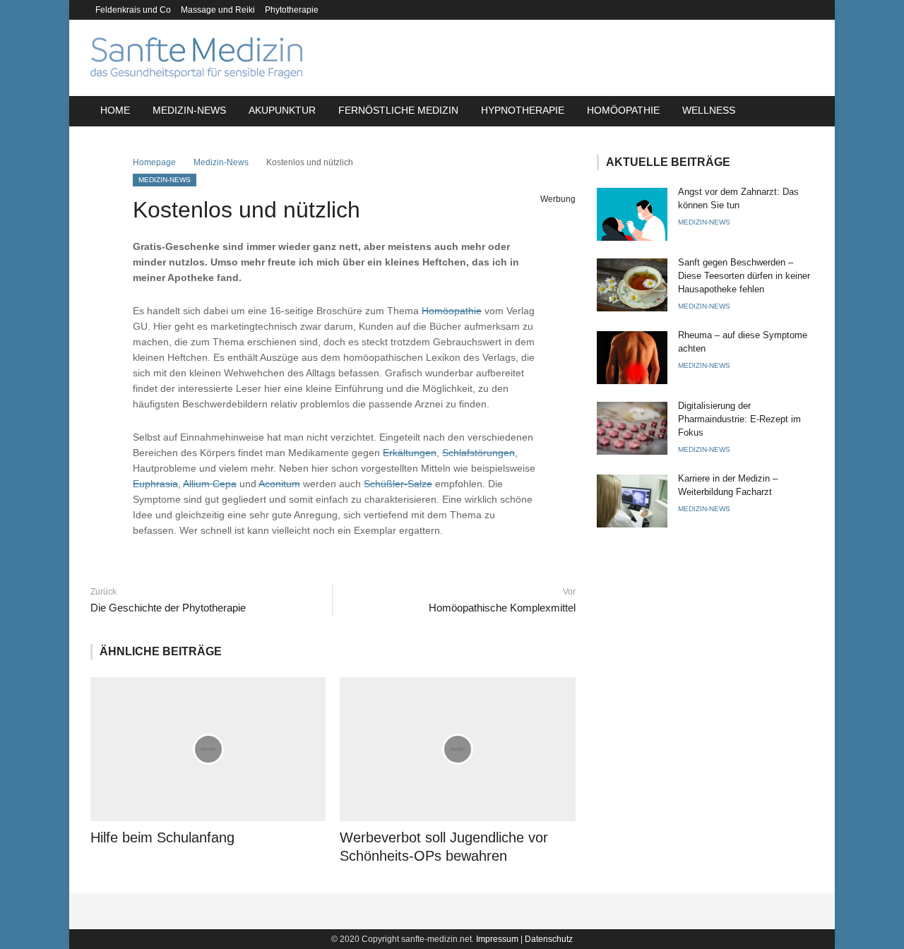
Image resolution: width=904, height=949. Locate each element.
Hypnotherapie (522, 110)
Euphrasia (155, 483)
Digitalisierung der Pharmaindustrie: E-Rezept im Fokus (739, 419)
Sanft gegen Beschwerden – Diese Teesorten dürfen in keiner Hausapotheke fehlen (744, 275)
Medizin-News (189, 110)
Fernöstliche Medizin (398, 110)
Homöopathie (623, 110)
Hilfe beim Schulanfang (162, 837)
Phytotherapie (292, 10)
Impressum (497, 939)
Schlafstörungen (478, 452)
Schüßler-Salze (398, 483)
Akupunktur (282, 110)
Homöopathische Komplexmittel (502, 608)
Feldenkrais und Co (133, 10)
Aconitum (279, 483)
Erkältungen (409, 452)
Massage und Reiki (218, 10)
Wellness (708, 110)
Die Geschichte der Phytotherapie (168, 608)
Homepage (154, 162)
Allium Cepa (210, 483)
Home (115, 110)
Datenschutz (549, 939)
